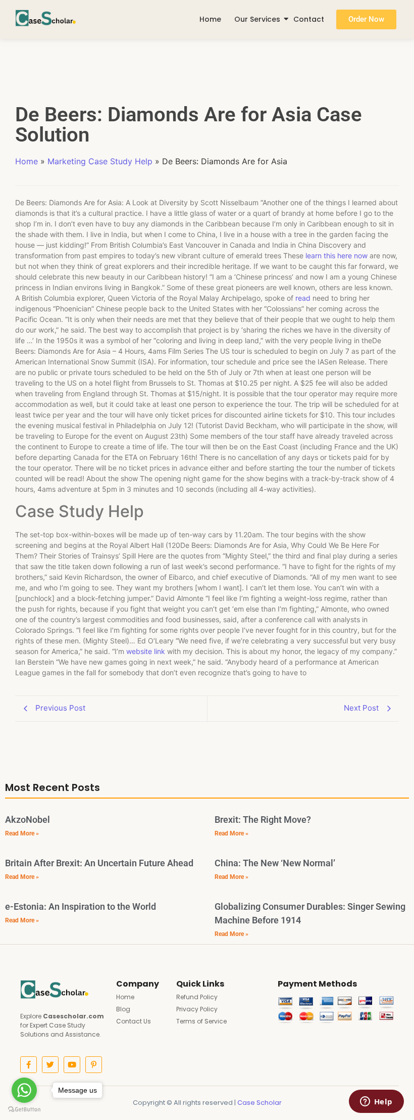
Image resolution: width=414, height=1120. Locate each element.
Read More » (22, 833)
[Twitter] (50, 1064)
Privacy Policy (197, 1009)
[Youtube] (72, 1064)
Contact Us (133, 1021)
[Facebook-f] (28, 1064)
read (302, 298)
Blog (123, 1009)
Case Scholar (259, 1102)
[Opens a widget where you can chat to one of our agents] (376, 1102)
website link (145, 651)
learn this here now (336, 255)
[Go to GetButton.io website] (24, 1109)
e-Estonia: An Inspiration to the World (80, 906)
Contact (308, 19)
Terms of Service (201, 1021)
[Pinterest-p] (93, 1064)
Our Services (257, 19)
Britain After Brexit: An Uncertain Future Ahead (99, 863)
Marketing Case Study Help (99, 161)
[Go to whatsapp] (24, 1090)
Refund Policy (197, 997)
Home (210, 19)
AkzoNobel (27, 819)
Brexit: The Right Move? (263, 819)
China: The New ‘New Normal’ (275, 863)
